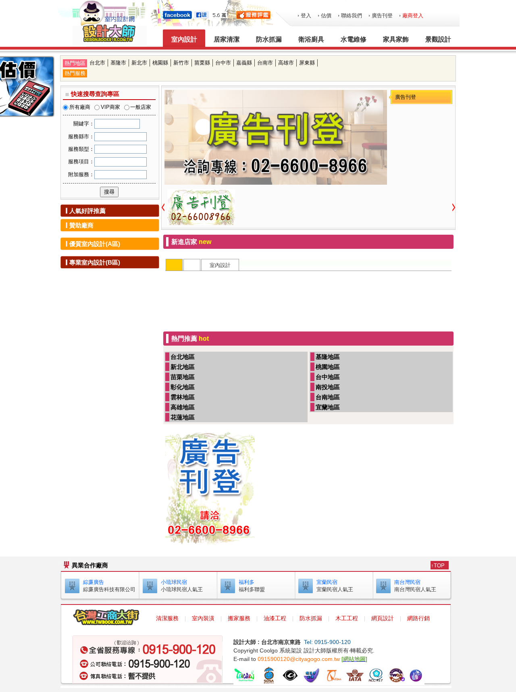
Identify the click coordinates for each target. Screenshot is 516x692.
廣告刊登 (382, 16)
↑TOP (438, 566)
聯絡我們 (351, 16)
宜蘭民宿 (326, 582)
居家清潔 (226, 39)
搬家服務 (239, 618)
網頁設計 (382, 618)
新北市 (139, 63)
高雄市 (286, 63)
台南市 (265, 63)
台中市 (223, 63)
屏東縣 (307, 63)
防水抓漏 (269, 39)
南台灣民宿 (407, 582)
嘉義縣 (244, 63)
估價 (326, 16)
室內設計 (184, 39)
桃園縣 (160, 63)
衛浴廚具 (311, 39)
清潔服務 (167, 618)
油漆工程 (275, 618)
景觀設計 (438, 39)
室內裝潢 (203, 618)
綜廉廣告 (93, 582)
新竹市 (181, 63)
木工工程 (346, 618)
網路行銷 (418, 618)
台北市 (97, 63)
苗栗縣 (202, 63)
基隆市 (118, 63)
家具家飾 (396, 39)
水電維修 (353, 39)
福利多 (246, 582)
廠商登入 (412, 16)
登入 (306, 16)
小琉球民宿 (174, 582)
